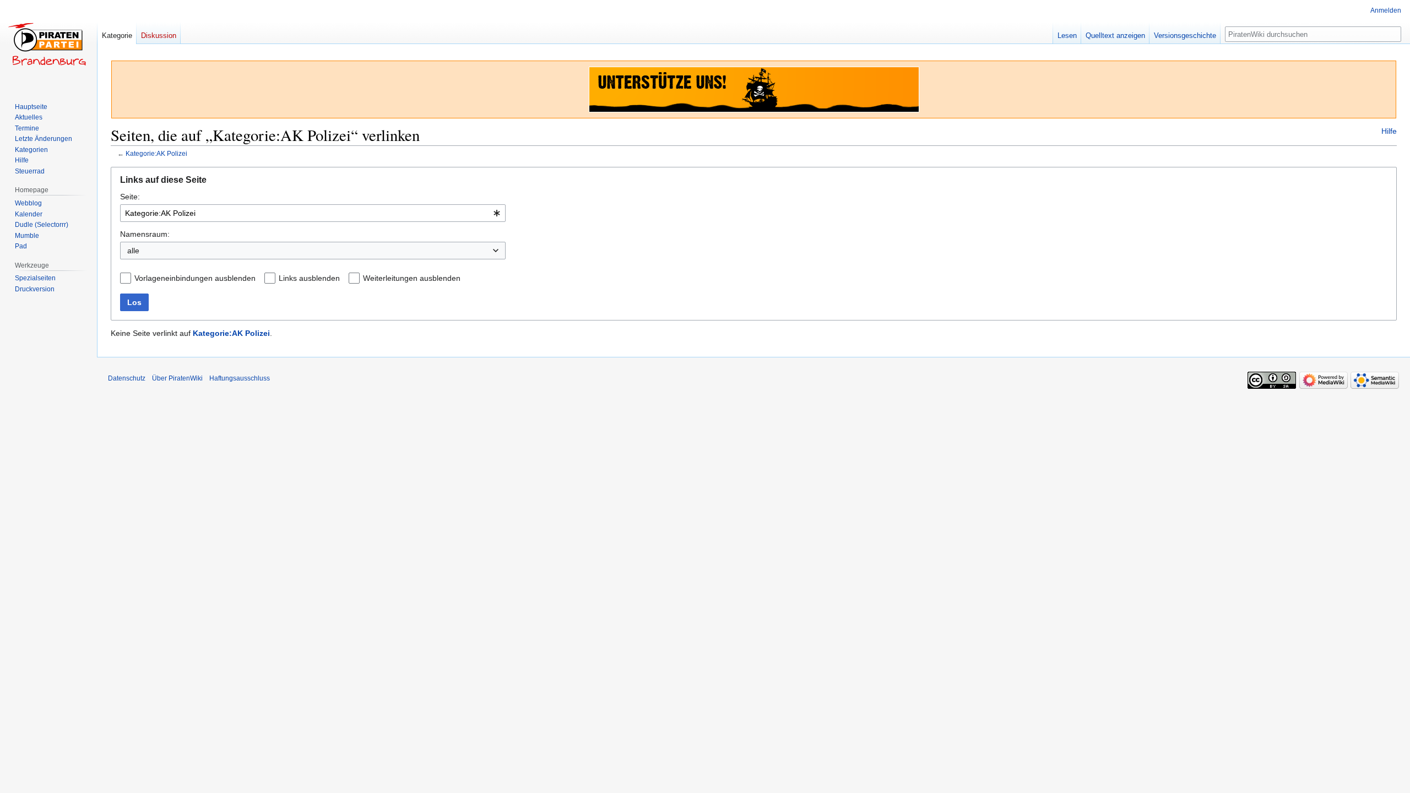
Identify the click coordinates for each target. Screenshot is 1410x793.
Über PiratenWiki (177, 378)
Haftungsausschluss (239, 378)
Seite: (130, 196)
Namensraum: (145, 234)
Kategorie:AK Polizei (156, 153)
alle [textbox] (133, 250)
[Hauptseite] (48, 44)
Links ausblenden (309, 278)
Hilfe (1389, 131)
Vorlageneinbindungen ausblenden (195, 278)
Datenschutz (126, 378)
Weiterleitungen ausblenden (411, 278)
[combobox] (313, 213)
